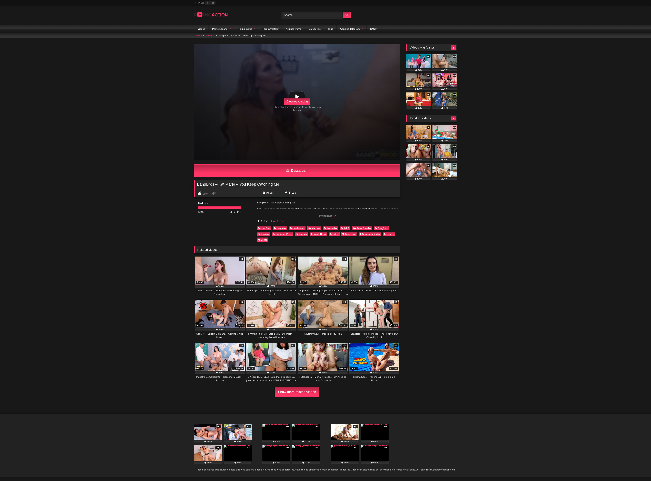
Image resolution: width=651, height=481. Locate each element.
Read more (326, 215)
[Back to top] (640, 471)
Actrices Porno (293, 28)
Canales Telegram (350, 28)
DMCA (373, 28)
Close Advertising (297, 101)
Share (292, 192)
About (269, 192)
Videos (201, 28)
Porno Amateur (270, 28)
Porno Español (220, 28)
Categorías (315, 28)
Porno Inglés (245, 28)
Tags (330, 28)
